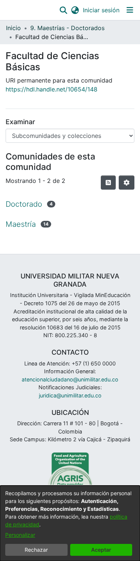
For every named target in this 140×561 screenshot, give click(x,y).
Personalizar (20, 535)
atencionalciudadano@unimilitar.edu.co (70, 379)
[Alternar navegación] (129, 10)
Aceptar (101, 550)
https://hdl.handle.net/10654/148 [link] (51, 89)
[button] (63, 10)
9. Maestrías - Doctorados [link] (67, 28)
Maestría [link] (21, 224)
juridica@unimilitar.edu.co (70, 395)
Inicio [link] (13, 28)
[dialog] (70, 523)
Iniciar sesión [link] (101, 10)
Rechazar (36, 550)
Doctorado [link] (24, 204)
